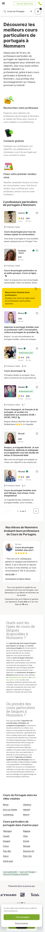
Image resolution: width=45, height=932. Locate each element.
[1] (19, 902)
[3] (24, 902)
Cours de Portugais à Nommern (16, 874)
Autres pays (8, 861)
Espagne (6, 841)
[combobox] (18, 11)
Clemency (27, 805)
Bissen (5, 805)
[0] (17, 902)
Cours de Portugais (27, 872)
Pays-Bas (7, 851)
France (6, 846)
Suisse (5, 856)
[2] (22, 902)
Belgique (26, 831)
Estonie (26, 841)
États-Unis (27, 856)
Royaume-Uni (28, 851)
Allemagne (7, 831)
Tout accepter (22, 917)
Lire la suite (9, 574)
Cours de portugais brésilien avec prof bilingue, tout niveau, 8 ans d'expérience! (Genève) (26, 548)
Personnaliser (21, 923)
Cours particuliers (10, 872)
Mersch (26, 815)
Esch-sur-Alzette (10, 810)
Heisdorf (26, 810)
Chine (25, 836)
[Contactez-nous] (40, 3)
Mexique (26, 846)
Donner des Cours (25, 3)
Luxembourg (8, 815)
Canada (6, 836)
